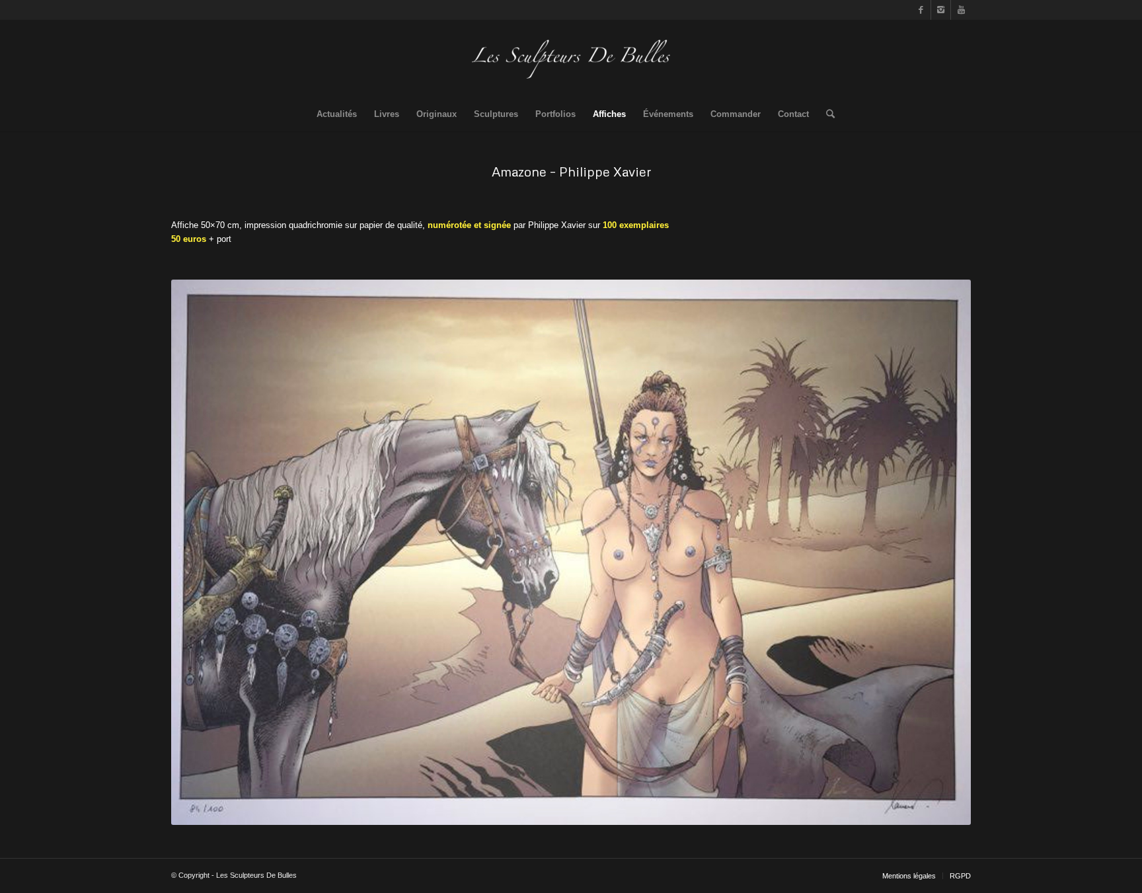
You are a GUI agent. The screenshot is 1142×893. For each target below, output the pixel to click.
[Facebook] (921, 10)
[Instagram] (940, 10)
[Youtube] (961, 10)
